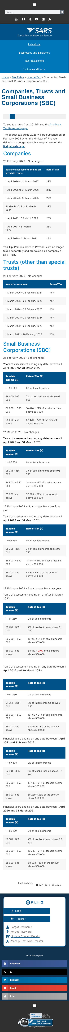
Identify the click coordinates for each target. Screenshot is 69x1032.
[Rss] (50, 19)
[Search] (62, 12)
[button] (34, 4)
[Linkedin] (43, 19)
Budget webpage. (14, 146)
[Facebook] (23, 19)
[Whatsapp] (17, 19)
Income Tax (34, 77)
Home (5, 77)
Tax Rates (18, 77)
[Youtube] (36, 19)
